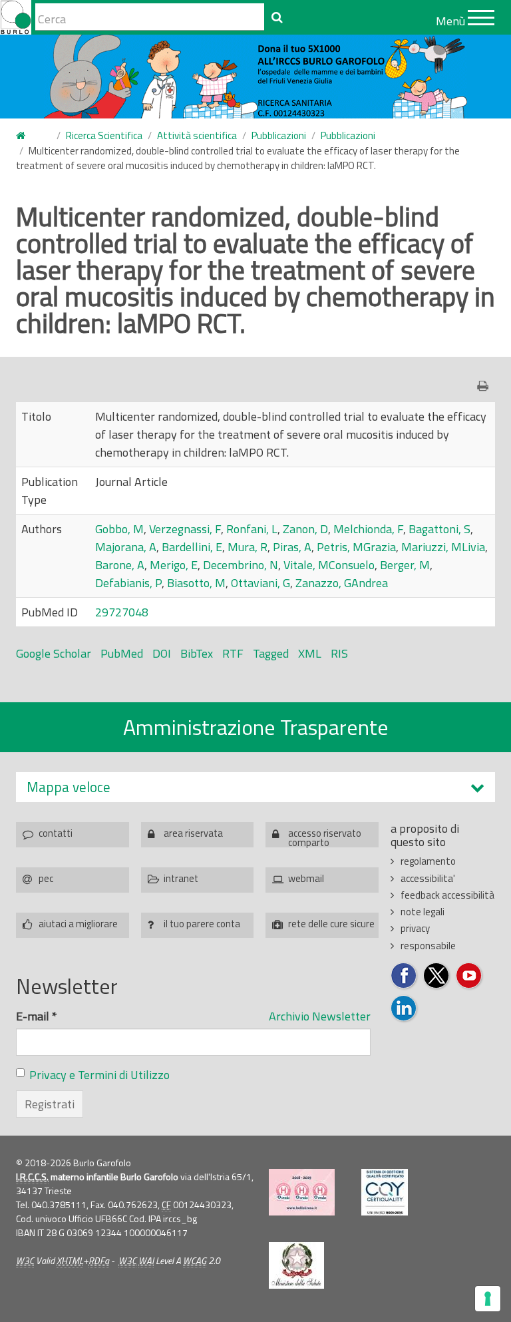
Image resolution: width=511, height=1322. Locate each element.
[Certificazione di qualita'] (384, 1192)
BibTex (196, 653)
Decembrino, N (240, 565)
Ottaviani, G (260, 583)
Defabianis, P (128, 583)
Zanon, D (305, 529)
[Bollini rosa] (302, 1192)
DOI (161, 653)
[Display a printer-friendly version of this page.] (486, 386)
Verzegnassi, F (185, 529)
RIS (339, 653)
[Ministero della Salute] (296, 1265)
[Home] (15, 17)
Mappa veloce (68, 787)
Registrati (50, 1104)
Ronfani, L (251, 529)
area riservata (193, 833)
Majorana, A (125, 547)
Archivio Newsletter (320, 1016)
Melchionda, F (368, 529)
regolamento (428, 861)
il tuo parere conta (202, 923)
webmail (306, 878)
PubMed (121, 653)
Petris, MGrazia (356, 547)
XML (309, 653)
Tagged (271, 653)
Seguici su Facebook (404, 976)
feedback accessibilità (447, 895)
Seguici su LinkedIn (404, 1009)
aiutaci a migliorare (78, 923)
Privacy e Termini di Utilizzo (99, 1075)
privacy (415, 928)
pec (46, 878)
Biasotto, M (196, 583)
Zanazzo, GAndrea (341, 583)
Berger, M (405, 565)
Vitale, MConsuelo (329, 565)
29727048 (121, 612)
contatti (56, 833)
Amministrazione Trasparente (256, 727)
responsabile (428, 945)
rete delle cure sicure (331, 923)
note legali (422, 911)
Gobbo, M (119, 529)
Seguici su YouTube (469, 976)
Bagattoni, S (439, 529)
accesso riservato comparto (324, 836)
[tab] (255, 787)
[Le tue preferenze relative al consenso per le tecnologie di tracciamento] (487, 1298)
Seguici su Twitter (437, 976)
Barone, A (119, 565)
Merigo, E (174, 565)
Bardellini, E (192, 547)
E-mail (36, 1016)
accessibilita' (428, 878)
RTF (233, 653)
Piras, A (292, 547)
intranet (181, 878)
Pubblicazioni (279, 135)
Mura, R (247, 547)
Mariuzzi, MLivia (443, 547)
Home (28, 136)
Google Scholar (53, 653)
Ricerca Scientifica (104, 135)
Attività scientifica (197, 135)
